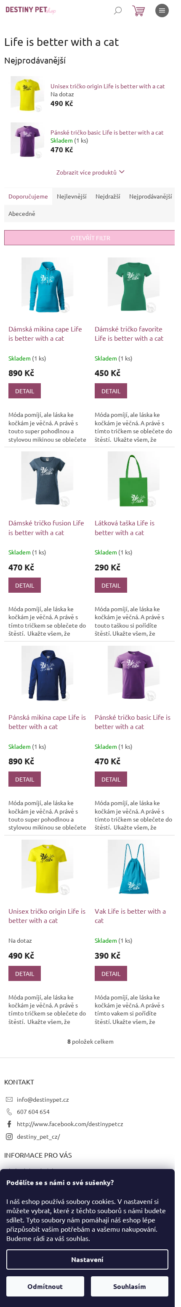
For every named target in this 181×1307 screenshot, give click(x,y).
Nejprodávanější (150, 196)
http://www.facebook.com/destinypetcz (70, 1123)
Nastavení (87, 1259)
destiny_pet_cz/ (38, 1136)
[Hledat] (117, 10)
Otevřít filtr (90, 237)
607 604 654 (33, 1111)
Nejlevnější (72, 196)
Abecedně (21, 213)
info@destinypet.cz (43, 1099)
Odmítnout (45, 1286)
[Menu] (162, 10)
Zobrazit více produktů (86, 172)
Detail (24, 391)
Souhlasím (129, 1286)
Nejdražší (108, 196)
